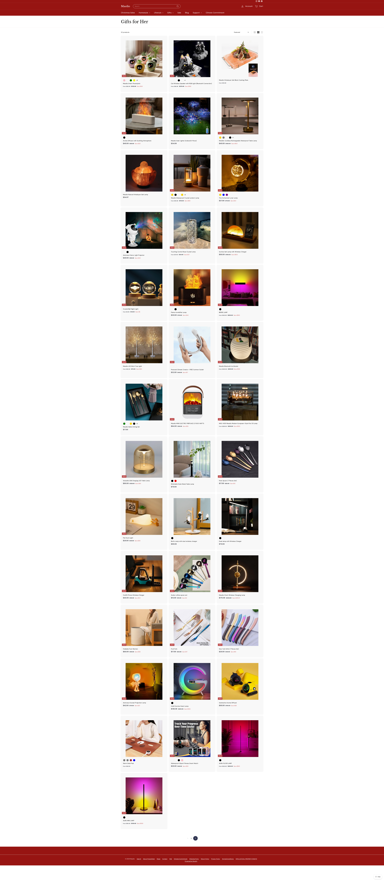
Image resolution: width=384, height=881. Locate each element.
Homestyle (144, 12)
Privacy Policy (215, 859)
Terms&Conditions (228, 859)
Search (139, 859)
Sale (179, 12)
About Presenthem (149, 859)
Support (196, 12)
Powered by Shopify (191, 861)
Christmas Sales (128, 12)
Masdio (125, 6)
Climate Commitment (215, 12)
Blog (187, 12)
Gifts (169, 12)
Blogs (158, 859)
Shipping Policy (194, 859)
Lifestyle (158, 12)
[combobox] (156, 6)
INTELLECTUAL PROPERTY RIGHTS (246, 859)
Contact (164, 859)
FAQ (170, 859)
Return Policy (205, 859)
